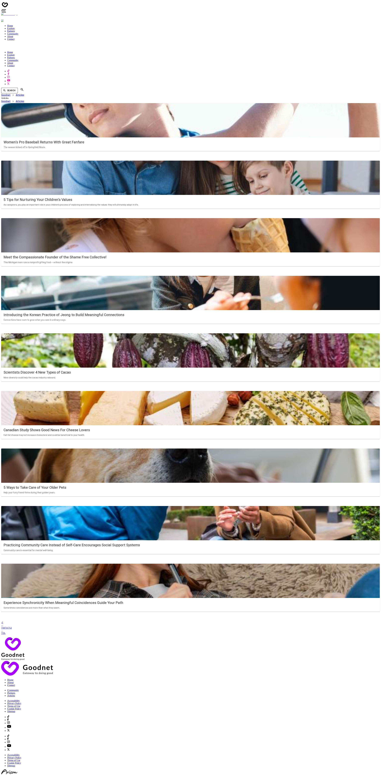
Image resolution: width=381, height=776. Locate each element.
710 (3, 628)
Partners (11, 693)
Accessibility (13, 700)
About (10, 682)
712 (10, 628)
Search (11, 90)
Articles (20, 95)
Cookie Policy (14, 708)
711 (6, 628)
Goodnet (5, 95)
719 (3, 633)
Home (10, 680)
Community (13, 690)
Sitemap (11, 711)
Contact (11, 685)
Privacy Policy (14, 703)
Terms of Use (13, 706)
